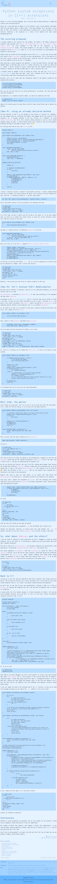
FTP (25, 869)
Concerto (54, 867)
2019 (22, 865)
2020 (20, 865)
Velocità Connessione (45, 872)
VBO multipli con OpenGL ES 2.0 (9, 852)
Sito (32, 861)
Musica (9, 861)
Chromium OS (38, 867)
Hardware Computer (33, 869)
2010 (42, 865)
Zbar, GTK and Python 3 (8, 847)
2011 (40, 865)
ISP (39, 869)
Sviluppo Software (18, 872)
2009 (44, 865)
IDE (38, 869)
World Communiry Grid (15, 873)
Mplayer (9, 871)
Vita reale (24, 861)
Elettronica (19, 861)
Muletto (34, 861)
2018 (24, 865)
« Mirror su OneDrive (5, 857)
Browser (20, 867)
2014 (33, 865)
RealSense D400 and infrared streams (10, 844)
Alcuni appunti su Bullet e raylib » (48, 857)
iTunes (42, 869)
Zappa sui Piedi (22, 873)
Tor (32, 872)
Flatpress (39, 861)
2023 (13, 865)
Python (49, 837)
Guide (28, 869)
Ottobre (25, 871)
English (54, 836)
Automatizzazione (13, 867)
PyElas (4, 850)
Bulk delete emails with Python (9, 843)
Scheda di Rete (50, 871)
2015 (31, 865)
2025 (9, 865)
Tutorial (45, 837)
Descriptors (25, 470)
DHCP (13, 869)
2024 (11, 865)
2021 (18, 865)
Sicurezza (10, 872)
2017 (27, 865)
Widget (9, 873)
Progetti (28, 861)
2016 (29, 865)
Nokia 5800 (14, 871)
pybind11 (54, 837)
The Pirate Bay (28, 872)
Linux (46, 869)
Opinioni (21, 871)
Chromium (34, 867)
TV (40, 872)
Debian (10, 869)
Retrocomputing (43, 871)
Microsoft (51, 869)
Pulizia (38, 871)
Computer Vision (48, 867)
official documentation (19, 299)
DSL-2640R (22, 869)
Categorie (30, 867)
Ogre (17, 871)
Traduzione (35, 872)
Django (15, 869)
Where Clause (53, 872)
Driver (18, 869)
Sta (13, 872)
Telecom (23, 872)
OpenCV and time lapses (8, 848)
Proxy (35, 871)
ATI (8, 867)
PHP (28, 871)
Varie (13, 863)
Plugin (31, 871)
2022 (16, 865)
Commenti (43, 867)
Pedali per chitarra (45, 861)
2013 (36, 865)
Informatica (50, 836)
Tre (39, 872)
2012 (38, 865)
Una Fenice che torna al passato (10, 851)
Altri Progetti (53, 861)
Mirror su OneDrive (7, 854)
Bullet (24, 867)
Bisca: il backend (6, 855)
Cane (27, 867)
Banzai (18, 867)
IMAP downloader (6, 846)
